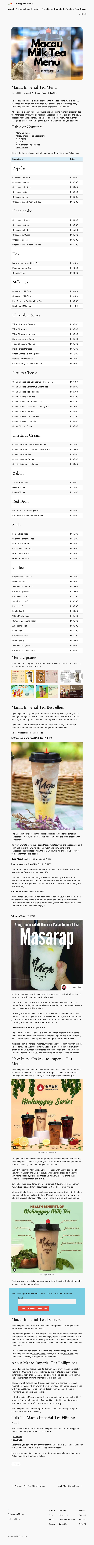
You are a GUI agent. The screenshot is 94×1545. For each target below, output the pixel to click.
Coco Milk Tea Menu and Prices (36, 859)
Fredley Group (39, 1354)
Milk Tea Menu (52, 93)
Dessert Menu (40, 93)
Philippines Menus (24, 4)
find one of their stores (40, 1445)
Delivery (19, 142)
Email (20, 1298)
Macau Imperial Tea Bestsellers (30, 136)
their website (56, 1448)
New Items (21, 139)
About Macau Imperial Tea (28, 145)
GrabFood (68, 1354)
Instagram (17, 1440)
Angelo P (29, 93)
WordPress (23, 1536)
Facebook (17, 1437)
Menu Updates (23, 133)
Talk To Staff (22, 148)
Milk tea (16, 1464)
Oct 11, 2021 (16, 93)
